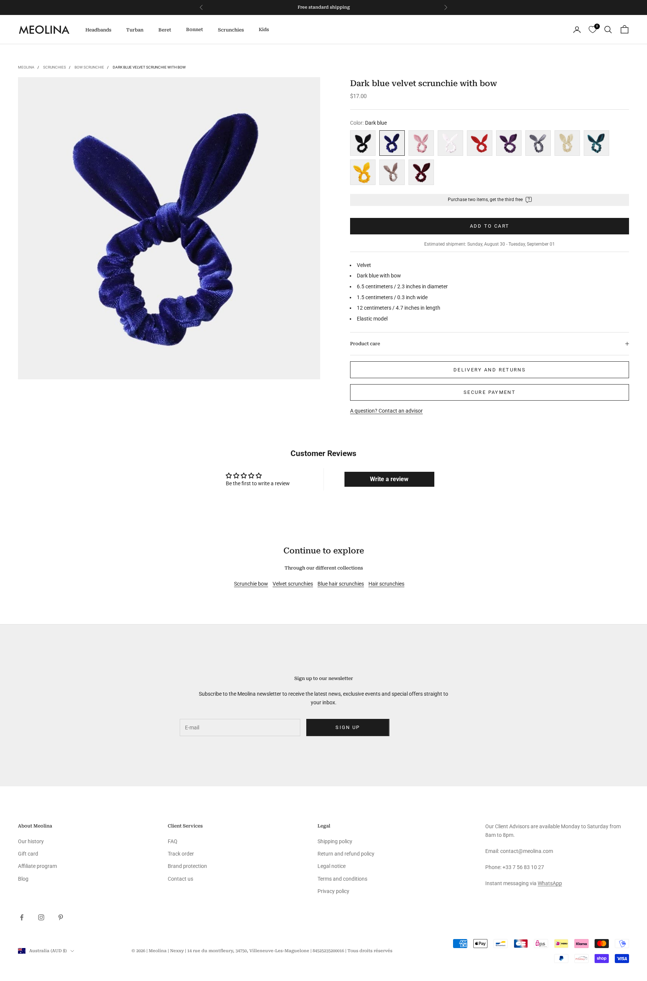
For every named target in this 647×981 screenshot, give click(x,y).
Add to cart (490, 226)
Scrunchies (231, 30)
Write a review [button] (389, 479)
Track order (181, 854)
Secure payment (490, 392)
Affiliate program (37, 866)
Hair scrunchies (386, 584)
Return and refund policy (346, 854)
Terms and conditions (342, 879)
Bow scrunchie (89, 67)
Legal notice (332, 866)
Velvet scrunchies (293, 584)
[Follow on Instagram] (41, 917)
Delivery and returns (489, 370)
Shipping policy (335, 841)
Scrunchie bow (251, 584)
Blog (23, 879)
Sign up (347, 727)
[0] (592, 29)
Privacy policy (333, 891)
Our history (31, 841)
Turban (134, 30)
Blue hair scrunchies (341, 584)
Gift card (28, 854)
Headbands (98, 30)
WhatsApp (550, 883)
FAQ (172, 841)
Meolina (26, 67)
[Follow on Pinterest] (60, 917)
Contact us (180, 879)
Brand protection (187, 866)
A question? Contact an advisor (386, 411)
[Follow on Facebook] (21, 917)
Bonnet (194, 29)
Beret (164, 30)
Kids (264, 29)
